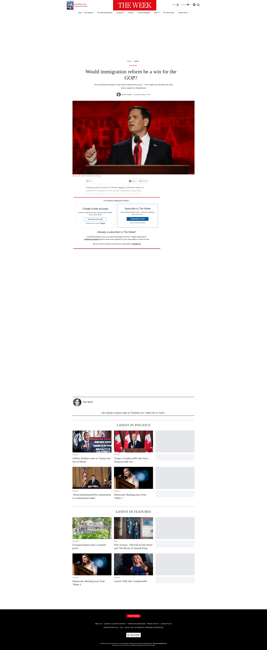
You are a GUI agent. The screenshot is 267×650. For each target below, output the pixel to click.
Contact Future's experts (115, 624)
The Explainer (88, 12)
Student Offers (183, 12)
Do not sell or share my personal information (144, 627)
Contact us (136, 244)
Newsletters (120, 12)
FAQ (121, 627)
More (156, 12)
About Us (98, 624)
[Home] (80, 13)
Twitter (162, 413)
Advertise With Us (111, 627)
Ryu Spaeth (128, 94)
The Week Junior (168, 12)
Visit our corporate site (160, 643)
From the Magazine (144, 12)
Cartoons (131, 12)
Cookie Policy (166, 624)
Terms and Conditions (136, 624)
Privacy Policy (153, 624)
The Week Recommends (104, 12)
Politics (136, 61)
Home (129, 61)
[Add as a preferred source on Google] (133, 635)
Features (133, 65)
